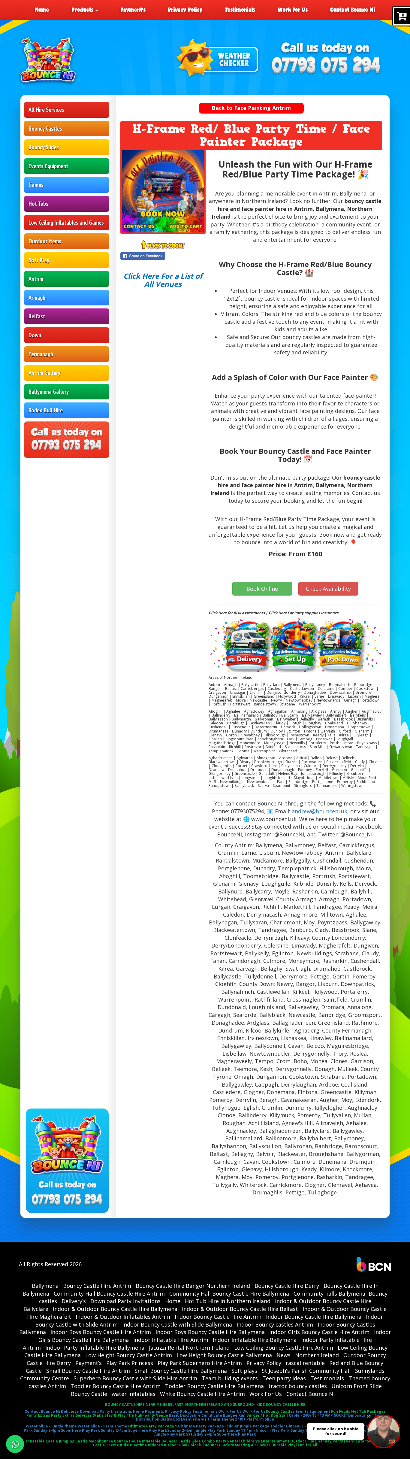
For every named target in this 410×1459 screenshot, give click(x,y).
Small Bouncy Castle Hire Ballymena (180, 1370)
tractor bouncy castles (297, 1386)
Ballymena (45, 1285)
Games (36, 185)
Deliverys (70, 1411)
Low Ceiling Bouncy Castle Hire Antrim (283, 1347)
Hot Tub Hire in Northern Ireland (227, 1301)
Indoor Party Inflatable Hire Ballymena (94, 1347)
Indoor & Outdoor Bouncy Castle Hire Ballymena (115, 1308)
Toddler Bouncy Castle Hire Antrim (116, 1386)
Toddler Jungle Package (246, 1426)
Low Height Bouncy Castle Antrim (128, 1355)
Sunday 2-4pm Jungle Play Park (196, 1430)
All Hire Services (46, 110)
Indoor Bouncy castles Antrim (275, 1324)
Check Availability (328, 588)
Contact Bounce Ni (352, 9)
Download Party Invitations (125, 1301)
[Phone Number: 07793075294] (326, 66)
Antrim (36, 279)
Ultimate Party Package (201, 1426)
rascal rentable (305, 1362)
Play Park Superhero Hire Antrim (200, 1362)
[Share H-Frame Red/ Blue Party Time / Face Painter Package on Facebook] (163, 256)
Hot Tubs (38, 204)
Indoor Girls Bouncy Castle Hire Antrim (319, 1332)
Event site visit (195, 1419)
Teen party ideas (284, 1378)
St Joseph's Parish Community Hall (306, 1370)
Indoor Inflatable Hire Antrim (170, 1339)
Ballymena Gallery (49, 392)
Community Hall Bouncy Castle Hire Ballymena (229, 1293)
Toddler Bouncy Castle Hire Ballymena (214, 1386)
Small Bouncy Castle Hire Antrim (88, 1370)
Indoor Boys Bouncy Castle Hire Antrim (100, 1332)
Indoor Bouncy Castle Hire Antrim (218, 1316)
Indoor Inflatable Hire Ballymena (255, 1339)
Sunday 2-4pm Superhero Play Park (67, 1430)
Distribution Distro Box (158, 1419)
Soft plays (244, 1370)
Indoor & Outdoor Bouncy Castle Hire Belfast (240, 1308)
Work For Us (293, 9)
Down (35, 335)
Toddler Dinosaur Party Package (301, 1426)
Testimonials (240, 9)
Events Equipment (48, 166)
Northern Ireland (317, 1355)
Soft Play (39, 260)
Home (42, 9)
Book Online (262, 588)
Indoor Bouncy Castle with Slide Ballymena (177, 1324)
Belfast (37, 316)
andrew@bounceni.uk (319, 811)
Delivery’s (74, 1301)
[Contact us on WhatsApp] (15, 1444)
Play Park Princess (129, 1362)
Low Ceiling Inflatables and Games (66, 222)
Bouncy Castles (45, 128)
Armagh (37, 298)
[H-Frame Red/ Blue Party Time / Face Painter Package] (163, 191)
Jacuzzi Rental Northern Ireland (189, 1347)
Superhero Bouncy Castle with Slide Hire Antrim (135, 1378)
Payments (154, 1411)
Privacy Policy (185, 9)
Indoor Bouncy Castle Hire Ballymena (313, 1316)
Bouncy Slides (44, 147)
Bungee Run (234, 1415)
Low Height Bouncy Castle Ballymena (224, 1355)
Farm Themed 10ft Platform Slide (242, 1419)
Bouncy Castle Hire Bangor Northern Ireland (193, 1285)
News (283, 1355)
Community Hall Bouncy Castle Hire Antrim (109, 1293)
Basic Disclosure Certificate (195, 1415)
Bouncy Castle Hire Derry (287, 1285)
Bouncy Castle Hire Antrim (97, 1285)
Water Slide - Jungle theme (51, 1426)
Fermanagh (41, 354)
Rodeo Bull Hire (46, 410)
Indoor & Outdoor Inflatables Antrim (123, 1316)
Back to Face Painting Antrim (251, 107)
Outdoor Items (45, 241)
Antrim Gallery (44, 373)
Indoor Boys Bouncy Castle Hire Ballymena (210, 1332)
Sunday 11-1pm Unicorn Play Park (258, 1430)
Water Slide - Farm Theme (102, 1426)
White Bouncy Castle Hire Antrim (202, 1393)
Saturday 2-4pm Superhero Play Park (221, 1434)
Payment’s (133, 9)
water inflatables (133, 1393)
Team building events (230, 1378)
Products (83, 9)
